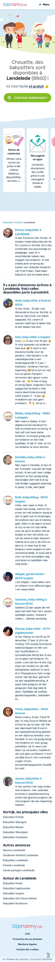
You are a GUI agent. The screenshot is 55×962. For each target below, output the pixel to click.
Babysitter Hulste (13, 883)
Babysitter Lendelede (15, 860)
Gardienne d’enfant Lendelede (20, 855)
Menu (46, 4)
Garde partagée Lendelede (19, 870)
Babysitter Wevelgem (15, 832)
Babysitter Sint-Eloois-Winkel (20, 898)
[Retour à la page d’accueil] (15, 4)
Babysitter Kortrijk (13, 817)
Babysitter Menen (13, 827)
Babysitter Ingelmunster (16, 888)
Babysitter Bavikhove (15, 903)
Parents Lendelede (14, 865)
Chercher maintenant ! (31, 97)
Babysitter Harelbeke (15, 837)
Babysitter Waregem (15, 822)
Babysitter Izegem (13, 893)
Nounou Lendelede (14, 850)
